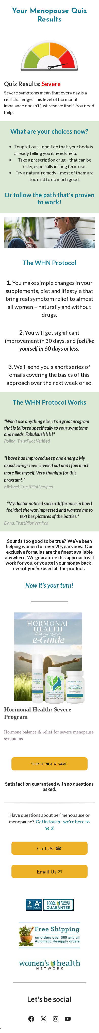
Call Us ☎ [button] (49, 848)
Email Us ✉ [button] (49, 871)
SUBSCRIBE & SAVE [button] (49, 763)
